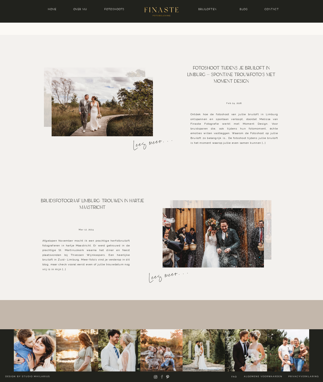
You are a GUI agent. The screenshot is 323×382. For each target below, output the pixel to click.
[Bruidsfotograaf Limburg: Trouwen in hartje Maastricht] (213, 237)
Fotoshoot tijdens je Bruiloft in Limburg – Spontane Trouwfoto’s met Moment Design (231, 75)
